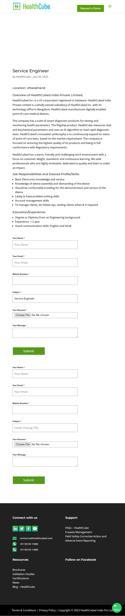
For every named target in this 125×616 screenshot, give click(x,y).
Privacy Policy (47, 610)
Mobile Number (21, 274)
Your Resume (20, 310)
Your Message (19, 325)
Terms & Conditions (24, 610)
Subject (17, 292)
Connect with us (25, 518)
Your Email (19, 256)
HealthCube (23, 77)
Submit (28, 351)
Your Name (19, 238)
